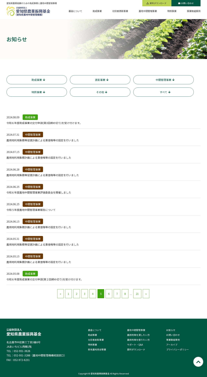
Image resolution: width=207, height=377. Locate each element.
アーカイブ (171, 344)
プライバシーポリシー (177, 349)
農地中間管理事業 (136, 330)
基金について (95, 330)
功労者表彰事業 (96, 339)
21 (137, 294)
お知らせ (170, 330)
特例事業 (92, 344)
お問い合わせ (187, 3)
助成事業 (92, 334)
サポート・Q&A (135, 344)
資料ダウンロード (136, 349)
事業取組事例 (173, 339)
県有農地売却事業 (97, 349)
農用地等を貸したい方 (138, 334)
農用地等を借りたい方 (138, 339)
